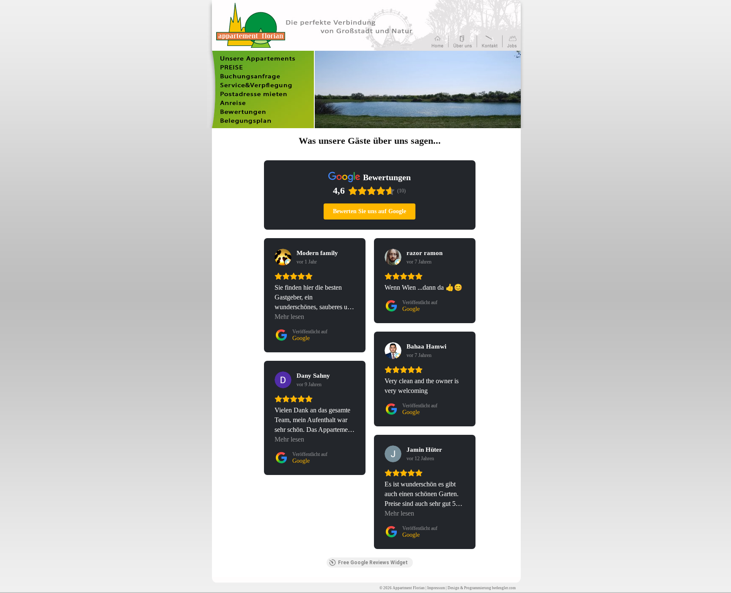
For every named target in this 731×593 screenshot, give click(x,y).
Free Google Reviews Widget (373, 563)
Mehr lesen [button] (289, 316)
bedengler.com (504, 588)
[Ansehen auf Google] (283, 257)
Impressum (436, 588)
